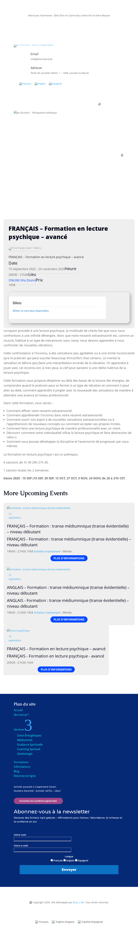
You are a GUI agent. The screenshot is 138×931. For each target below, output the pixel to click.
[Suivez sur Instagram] (69, 30)
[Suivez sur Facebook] (62, 30)
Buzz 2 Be (78, 902)
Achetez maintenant (47, 551)
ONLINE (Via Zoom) (22, 280)
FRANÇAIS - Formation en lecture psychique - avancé (55, 656)
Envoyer (69, 870)
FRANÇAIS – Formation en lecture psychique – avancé (56, 648)
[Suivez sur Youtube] (75, 30)
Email (35, 54)
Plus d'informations (69, 558)
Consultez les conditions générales (38, 800)
